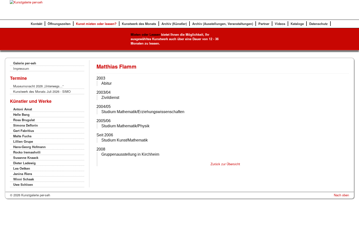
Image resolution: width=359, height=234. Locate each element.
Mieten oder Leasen (145, 34)
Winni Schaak (23, 179)
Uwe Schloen (23, 184)
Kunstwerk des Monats (139, 23)
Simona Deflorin (25, 125)
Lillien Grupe (23, 141)
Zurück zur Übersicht (225, 164)
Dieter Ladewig (24, 163)
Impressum (21, 68)
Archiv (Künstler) (174, 23)
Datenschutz (318, 23)
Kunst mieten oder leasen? (96, 23)
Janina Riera (22, 173)
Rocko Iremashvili (27, 152)
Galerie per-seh (24, 63)
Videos (280, 23)
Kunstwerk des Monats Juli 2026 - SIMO (42, 91)
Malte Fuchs (22, 136)
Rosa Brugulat (24, 119)
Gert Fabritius (23, 130)
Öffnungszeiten (59, 23)
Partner (263, 23)
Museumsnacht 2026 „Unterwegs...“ (38, 86)
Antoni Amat (22, 109)
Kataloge (297, 23)
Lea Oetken (21, 168)
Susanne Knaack (25, 157)
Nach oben (341, 195)
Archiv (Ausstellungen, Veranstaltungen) (222, 23)
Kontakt (36, 23)
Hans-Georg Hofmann (29, 146)
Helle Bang (21, 114)
